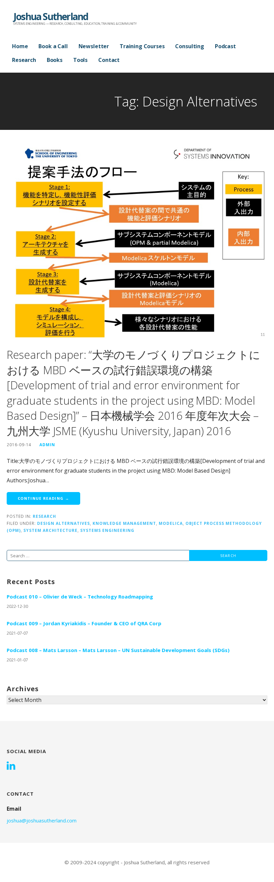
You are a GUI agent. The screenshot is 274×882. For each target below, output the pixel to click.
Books (54, 60)
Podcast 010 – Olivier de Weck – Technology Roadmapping (80, 596)
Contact (109, 60)
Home (20, 46)
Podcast (225, 46)
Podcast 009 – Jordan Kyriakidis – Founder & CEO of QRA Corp (84, 623)
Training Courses (142, 46)
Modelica (171, 523)
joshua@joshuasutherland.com (42, 820)
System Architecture (50, 530)
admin (47, 444)
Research (24, 60)
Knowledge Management (124, 523)
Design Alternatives (63, 523)
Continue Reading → (43, 498)
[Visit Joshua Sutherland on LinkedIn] (11, 766)
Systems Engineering (107, 530)
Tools (80, 60)
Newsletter (94, 46)
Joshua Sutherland (50, 16)
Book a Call (52, 46)
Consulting (189, 46)
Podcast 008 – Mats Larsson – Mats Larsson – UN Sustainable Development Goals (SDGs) (118, 650)
